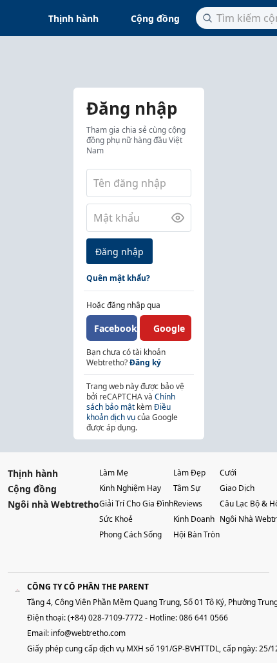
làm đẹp (189, 472)
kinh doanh (194, 519)
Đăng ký (145, 362)
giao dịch (237, 488)
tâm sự (186, 488)
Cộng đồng (155, 18)
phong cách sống (130, 534)
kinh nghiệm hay (130, 488)
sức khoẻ (116, 519)
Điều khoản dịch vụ (128, 412)
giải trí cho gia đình (136, 503)
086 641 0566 (203, 617)
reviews (187, 503)
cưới (228, 472)
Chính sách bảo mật (130, 401)
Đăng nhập (119, 251)
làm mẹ (113, 472)
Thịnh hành (73, 18)
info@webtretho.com (88, 633)
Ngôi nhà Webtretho (53, 504)
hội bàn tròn (196, 534)
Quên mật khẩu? (118, 278)
